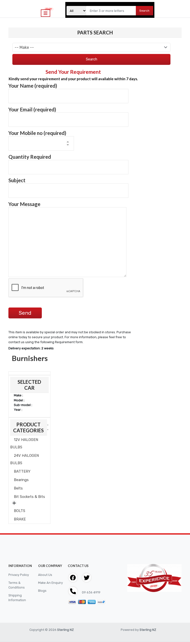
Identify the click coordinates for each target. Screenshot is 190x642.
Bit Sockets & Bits (29, 496)
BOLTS (19, 511)
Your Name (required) (32, 86)
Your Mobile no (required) (37, 133)
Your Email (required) (32, 109)
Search (144, 10)
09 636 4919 (90, 592)
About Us (45, 575)
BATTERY (22, 471)
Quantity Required (29, 157)
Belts (18, 488)
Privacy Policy (18, 575)
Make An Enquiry (50, 583)
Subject (16, 180)
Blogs (42, 590)
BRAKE (20, 519)
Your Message (24, 204)
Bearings (21, 480)
